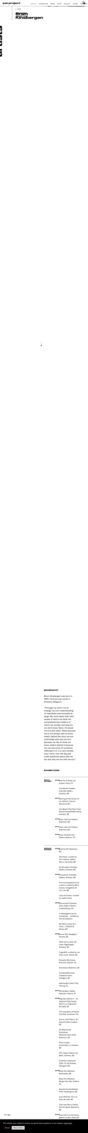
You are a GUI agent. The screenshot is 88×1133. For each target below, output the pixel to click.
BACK (19, 9)
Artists (33, 4)
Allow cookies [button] (18, 1128)
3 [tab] (42, 346)
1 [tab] (42, 343)
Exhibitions (43, 4)
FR (5, 1115)
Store (75, 4)
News (53, 4)
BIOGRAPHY (21, 13)
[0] (83, 2)
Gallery (67, 4)
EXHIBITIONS (22, 16)
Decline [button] (7, 1128)
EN (9, 1115)
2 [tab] (42, 345)
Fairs (59, 4)
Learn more (67, 1123)
